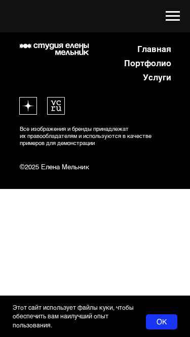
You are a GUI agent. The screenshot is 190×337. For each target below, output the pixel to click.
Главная (154, 49)
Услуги (157, 77)
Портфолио (147, 63)
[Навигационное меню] (173, 16)
